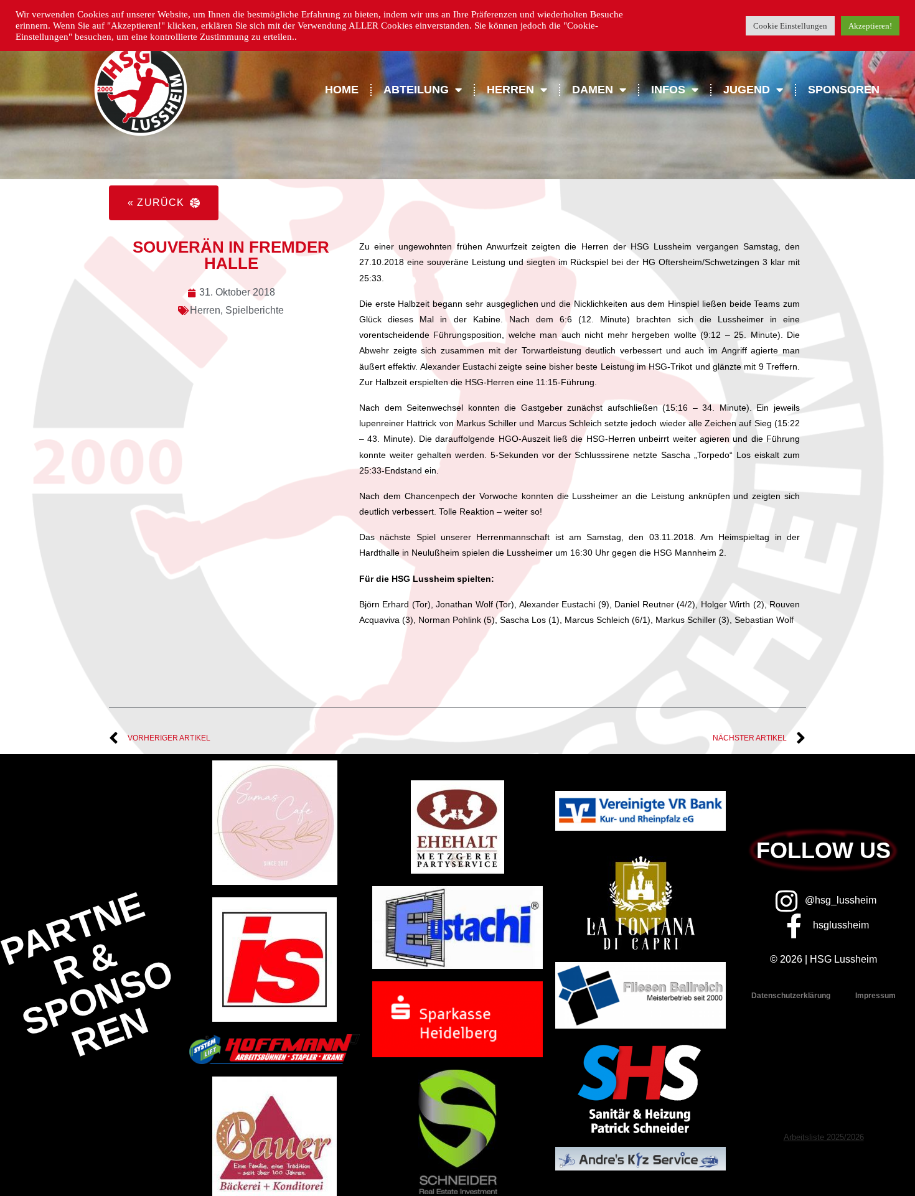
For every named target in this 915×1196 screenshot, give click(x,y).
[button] (163, 202)
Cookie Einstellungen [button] (790, 25)
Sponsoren (844, 89)
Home (342, 89)
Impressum (875, 995)
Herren (205, 310)
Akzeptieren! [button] (870, 25)
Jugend (746, 89)
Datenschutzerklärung (790, 995)
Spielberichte (254, 310)
